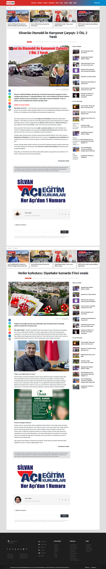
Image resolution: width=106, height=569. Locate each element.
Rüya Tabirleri (89, 549)
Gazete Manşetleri (74, 560)
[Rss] (21, 549)
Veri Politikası (10, 557)
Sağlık (70, 3)
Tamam (94, 567)
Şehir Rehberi (73, 558)
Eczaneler (72, 549)
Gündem (39, 3)
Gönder (64, 232)
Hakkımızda (10, 554)
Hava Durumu (73, 544)
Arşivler (43, 550)
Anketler (88, 546)
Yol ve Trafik (73, 546)
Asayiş (66, 3)
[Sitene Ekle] (27, 549)
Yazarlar (42, 547)
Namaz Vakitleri (74, 548)
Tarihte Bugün (73, 553)
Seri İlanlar (72, 556)
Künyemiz (43, 553)
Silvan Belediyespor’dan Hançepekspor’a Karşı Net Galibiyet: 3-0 (87, 141)
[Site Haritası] (24, 549)
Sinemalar (72, 555)
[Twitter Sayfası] (10, 549)
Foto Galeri (43, 541)
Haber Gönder (23, 557)
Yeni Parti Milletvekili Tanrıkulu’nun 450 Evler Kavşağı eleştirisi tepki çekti (88, 149)
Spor (61, 3)
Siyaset (45, 3)
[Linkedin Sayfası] (19, 549)
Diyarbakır (51, 3)
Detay (87, 567)
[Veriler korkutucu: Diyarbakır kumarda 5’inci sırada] (38, 298)
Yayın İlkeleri (10, 556)
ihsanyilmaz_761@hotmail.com (32, 215)
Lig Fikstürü (73, 551)
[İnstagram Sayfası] (13, 549)
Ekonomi (33, 3)
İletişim (42, 555)
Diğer (75, 3)
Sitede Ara (88, 544)
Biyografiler (89, 548)
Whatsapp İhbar (24, 556)
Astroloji (88, 551)
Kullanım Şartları (24, 554)
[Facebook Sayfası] (8, 549)
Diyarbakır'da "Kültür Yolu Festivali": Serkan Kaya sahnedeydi (87, 95)
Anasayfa (10, 8)
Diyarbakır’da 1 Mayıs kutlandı (88, 76)
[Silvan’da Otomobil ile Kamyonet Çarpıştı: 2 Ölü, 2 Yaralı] (38, 65)
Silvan (57, 3)
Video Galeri (43, 544)
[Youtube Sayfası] (16, 549)
